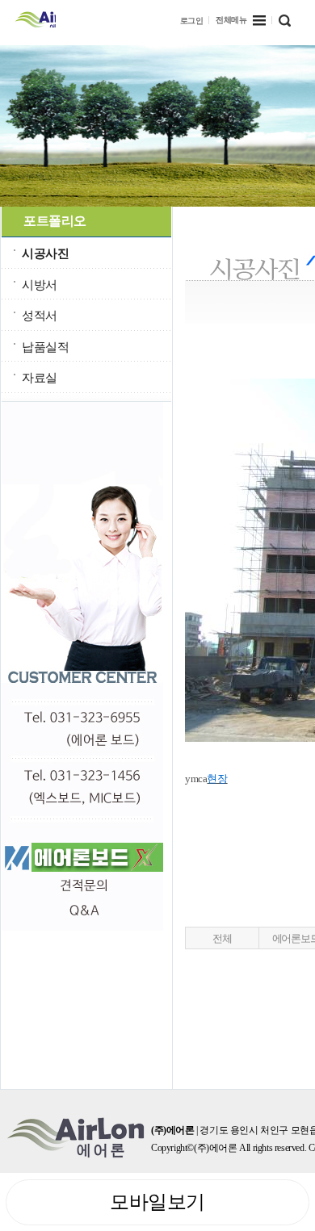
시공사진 (45, 253)
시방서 (39, 284)
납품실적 (45, 347)
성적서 (39, 315)
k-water (35, 18)
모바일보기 (157, 1201)
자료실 (39, 377)
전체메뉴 (231, 19)
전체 (221, 938)
